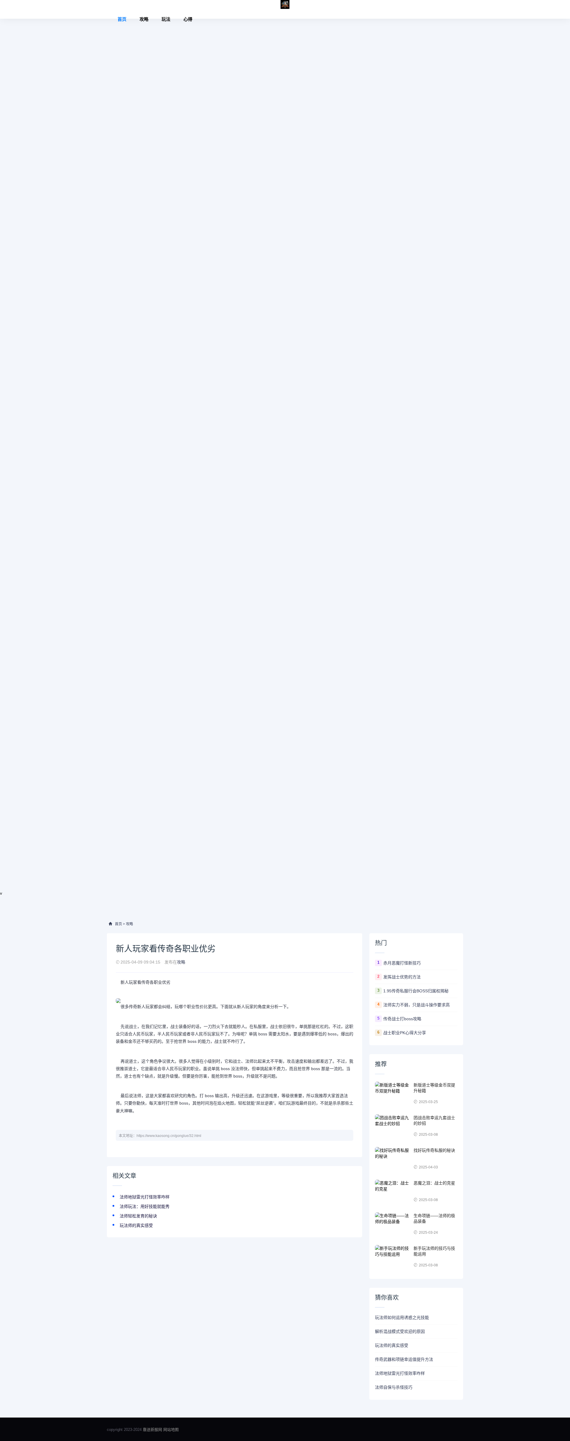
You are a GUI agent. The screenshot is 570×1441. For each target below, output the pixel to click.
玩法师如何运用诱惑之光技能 (402, 1317)
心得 (187, 19)
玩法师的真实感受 (136, 1225)
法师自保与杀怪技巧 (393, 1387)
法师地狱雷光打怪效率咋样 (145, 1197)
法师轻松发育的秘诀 (138, 1216)
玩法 (166, 19)
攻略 (144, 19)
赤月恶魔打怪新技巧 (402, 963)
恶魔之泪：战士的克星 (434, 1183)
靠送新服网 (153, 1429)
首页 (122, 19)
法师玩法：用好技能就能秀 (145, 1206)
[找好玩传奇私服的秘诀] (393, 1159)
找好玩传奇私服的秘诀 (434, 1150)
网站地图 (171, 1429)
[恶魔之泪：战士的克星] (393, 1191)
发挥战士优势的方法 (402, 977)
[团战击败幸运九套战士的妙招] (393, 1126)
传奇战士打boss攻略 (402, 1018)
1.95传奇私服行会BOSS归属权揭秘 (416, 990)
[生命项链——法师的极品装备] (393, 1224)
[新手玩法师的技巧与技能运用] (393, 1257)
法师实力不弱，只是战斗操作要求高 (416, 1004)
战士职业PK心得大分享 (404, 1032)
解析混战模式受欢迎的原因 (400, 1331)
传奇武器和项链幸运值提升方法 (404, 1359)
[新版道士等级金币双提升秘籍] (393, 1093)
